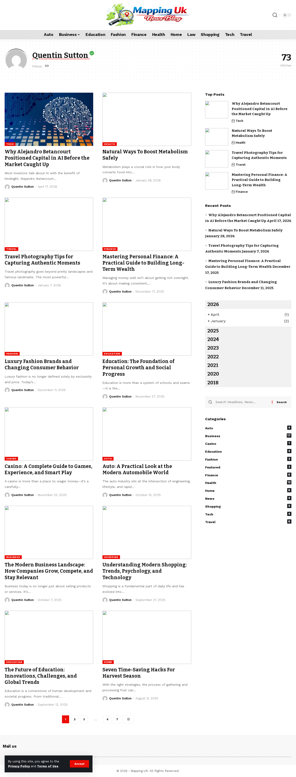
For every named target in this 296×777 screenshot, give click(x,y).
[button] (79, 764)
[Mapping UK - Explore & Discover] (148, 15)
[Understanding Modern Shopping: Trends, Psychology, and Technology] (146, 532)
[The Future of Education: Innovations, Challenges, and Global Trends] (49, 637)
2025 (213, 331)
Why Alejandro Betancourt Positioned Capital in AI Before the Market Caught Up (47, 158)
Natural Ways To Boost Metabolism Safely (245, 230)
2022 (213, 357)
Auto (108, 458)
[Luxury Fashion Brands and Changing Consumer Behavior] (49, 329)
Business (13, 557)
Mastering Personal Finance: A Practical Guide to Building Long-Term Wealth (143, 263)
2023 (213, 348)
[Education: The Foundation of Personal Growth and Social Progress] (146, 329)
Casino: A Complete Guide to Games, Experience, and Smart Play (48, 469)
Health (109, 144)
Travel (11, 249)
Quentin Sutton (22, 186)
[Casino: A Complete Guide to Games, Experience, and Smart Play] (49, 434)
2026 (213, 304)
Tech (10, 144)
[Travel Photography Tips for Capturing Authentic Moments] (49, 224)
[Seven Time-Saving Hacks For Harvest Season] (146, 637)
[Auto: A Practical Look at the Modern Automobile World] (146, 434)
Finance (110, 249)
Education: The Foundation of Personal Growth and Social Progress (138, 367)
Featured (247, 467)
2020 (213, 374)
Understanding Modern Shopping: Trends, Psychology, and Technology (144, 571)
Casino (11, 458)
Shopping (111, 557)
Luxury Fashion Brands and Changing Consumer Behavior (42, 364)
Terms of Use (47, 766)
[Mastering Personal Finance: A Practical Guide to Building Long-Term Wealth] (146, 224)
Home (108, 662)
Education (112, 353)
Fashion (12, 353)
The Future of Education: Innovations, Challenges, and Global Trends (41, 676)
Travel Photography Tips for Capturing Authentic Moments (42, 260)
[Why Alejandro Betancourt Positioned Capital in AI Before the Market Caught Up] (49, 119)
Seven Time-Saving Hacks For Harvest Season (138, 673)
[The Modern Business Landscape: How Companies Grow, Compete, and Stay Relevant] (49, 532)
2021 (212, 365)
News (247, 498)
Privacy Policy (19, 766)
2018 (213, 382)
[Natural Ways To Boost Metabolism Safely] (146, 119)
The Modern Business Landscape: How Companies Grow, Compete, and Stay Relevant (49, 571)
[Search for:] (242, 402)
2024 (213, 339)
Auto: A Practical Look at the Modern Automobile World (137, 469)
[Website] (47, 66)
